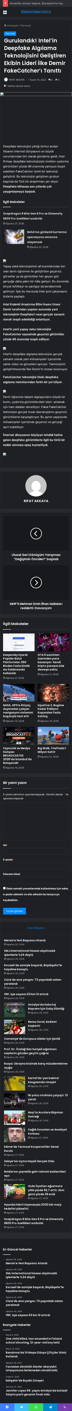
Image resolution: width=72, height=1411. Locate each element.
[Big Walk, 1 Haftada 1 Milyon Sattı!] (53, 736)
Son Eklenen (36, 928)
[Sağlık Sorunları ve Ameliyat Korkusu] (14, 1135)
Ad (5, 845)
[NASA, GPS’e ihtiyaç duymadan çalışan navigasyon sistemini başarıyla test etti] (19, 693)
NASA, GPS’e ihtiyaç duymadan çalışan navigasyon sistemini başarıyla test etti (18, 710)
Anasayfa (12, 25)
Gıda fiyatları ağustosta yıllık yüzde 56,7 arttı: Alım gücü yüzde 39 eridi (46, 1190)
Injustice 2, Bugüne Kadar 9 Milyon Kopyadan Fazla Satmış (51, 710)
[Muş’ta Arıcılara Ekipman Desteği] (14, 1117)
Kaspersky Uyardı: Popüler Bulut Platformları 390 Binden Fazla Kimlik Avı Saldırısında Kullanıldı (16, 664)
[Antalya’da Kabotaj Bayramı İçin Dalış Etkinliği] (14, 1010)
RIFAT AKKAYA (17, 79)
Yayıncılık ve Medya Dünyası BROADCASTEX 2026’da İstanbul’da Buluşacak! (17, 755)
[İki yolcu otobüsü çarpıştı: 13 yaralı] (14, 1100)
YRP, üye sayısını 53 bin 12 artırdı (26, 994)
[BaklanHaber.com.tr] (36, 12)
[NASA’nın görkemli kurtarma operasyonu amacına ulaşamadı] (13, 237)
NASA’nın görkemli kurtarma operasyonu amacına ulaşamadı (47, 237)
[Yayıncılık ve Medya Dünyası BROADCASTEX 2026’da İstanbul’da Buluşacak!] (19, 736)
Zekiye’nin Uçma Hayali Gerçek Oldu (29, 1161)
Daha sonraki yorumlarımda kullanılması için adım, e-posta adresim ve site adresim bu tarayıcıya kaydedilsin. (36, 894)
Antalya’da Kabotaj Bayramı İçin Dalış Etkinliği (46, 1007)
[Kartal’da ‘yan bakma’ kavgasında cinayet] (14, 1083)
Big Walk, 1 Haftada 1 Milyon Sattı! (52, 750)
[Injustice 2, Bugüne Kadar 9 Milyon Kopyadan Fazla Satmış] (53, 693)
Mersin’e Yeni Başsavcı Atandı (25, 940)
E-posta (9, 859)
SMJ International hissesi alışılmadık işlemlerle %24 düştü (29, 953)
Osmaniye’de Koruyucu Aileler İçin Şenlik (32, 1039)
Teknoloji (25, 25)
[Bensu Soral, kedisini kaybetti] (14, 1027)
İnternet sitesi (11, 874)
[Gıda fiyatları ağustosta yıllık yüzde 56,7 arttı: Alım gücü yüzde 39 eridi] (14, 1191)
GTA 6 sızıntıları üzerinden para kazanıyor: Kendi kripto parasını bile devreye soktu (51, 662)
